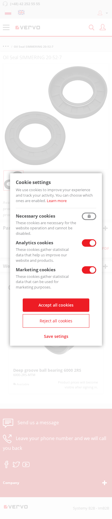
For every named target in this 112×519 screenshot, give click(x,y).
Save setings (56, 336)
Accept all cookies (56, 305)
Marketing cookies (35, 269)
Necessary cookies (35, 216)
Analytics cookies (34, 243)
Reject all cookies (56, 321)
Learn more (57, 200)
